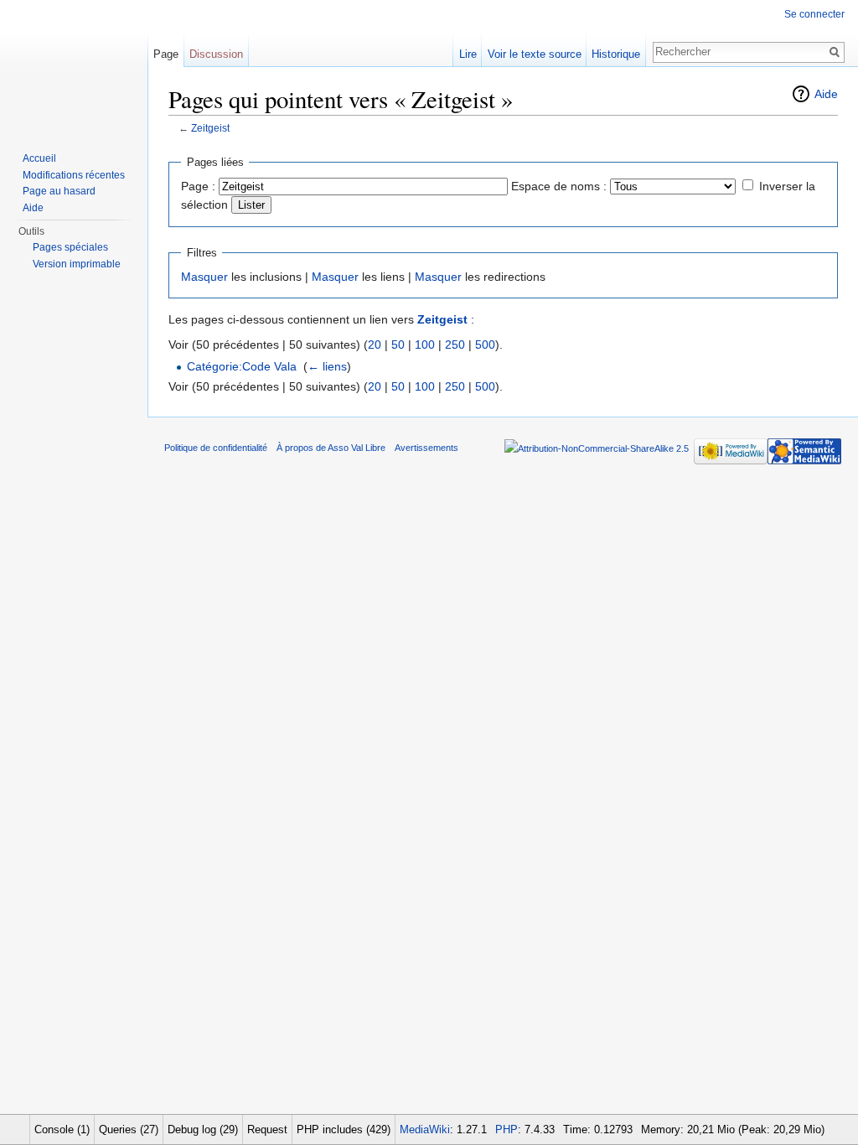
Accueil (39, 158)
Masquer (204, 276)
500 (485, 344)
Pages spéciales (70, 247)
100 (425, 344)
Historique (616, 54)
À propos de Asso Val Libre (331, 448)
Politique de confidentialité (215, 448)
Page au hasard (59, 191)
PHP (506, 1129)
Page (165, 54)
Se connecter (814, 14)
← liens (327, 366)
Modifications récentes (74, 175)
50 (398, 344)
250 (455, 344)
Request (267, 1129)
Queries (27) (128, 1129)
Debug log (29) (203, 1129)
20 (374, 344)
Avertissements (426, 448)
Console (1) (62, 1129)
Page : (198, 186)
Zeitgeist (210, 127)
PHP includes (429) (343, 1129)
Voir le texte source (534, 54)
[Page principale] (74, 67)
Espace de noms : (559, 186)
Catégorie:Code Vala (242, 366)
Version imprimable (77, 264)
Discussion (216, 54)
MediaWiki (425, 1129)
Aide (826, 94)
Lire (468, 54)
